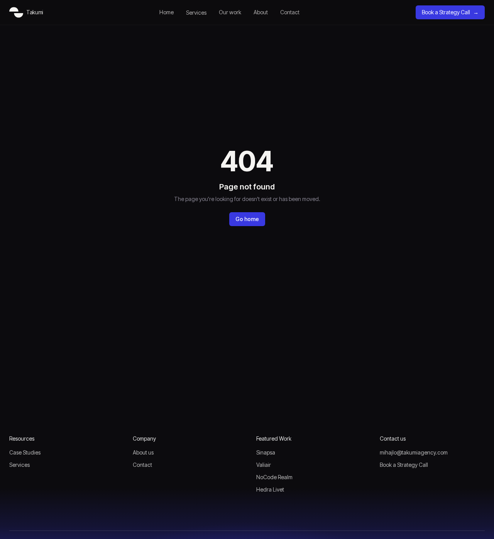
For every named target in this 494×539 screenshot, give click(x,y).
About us (143, 452)
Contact (289, 12)
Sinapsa (265, 452)
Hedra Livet (270, 489)
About (261, 12)
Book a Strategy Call (450, 12)
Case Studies (25, 452)
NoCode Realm (274, 477)
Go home (247, 219)
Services (196, 12)
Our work (230, 12)
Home (166, 12)
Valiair (263, 464)
